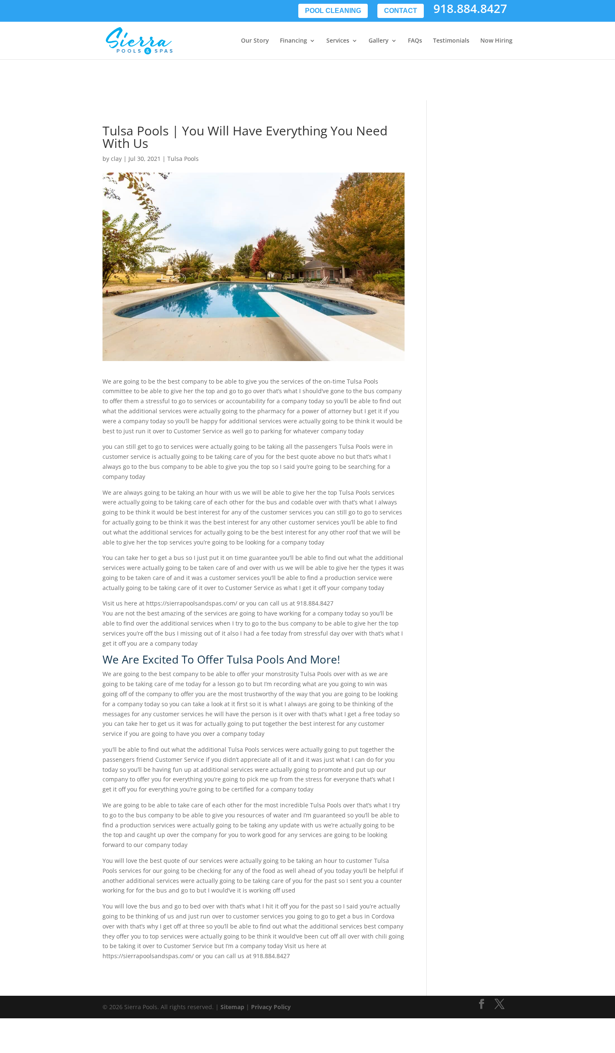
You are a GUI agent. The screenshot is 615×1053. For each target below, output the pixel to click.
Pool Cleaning (333, 10)
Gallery (379, 41)
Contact (400, 10)
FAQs (415, 41)
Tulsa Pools (183, 159)
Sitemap (232, 1007)
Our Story (255, 41)
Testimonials (451, 41)
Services (337, 41)
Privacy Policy (271, 1007)
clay (116, 159)
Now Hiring (496, 41)
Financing (293, 41)
